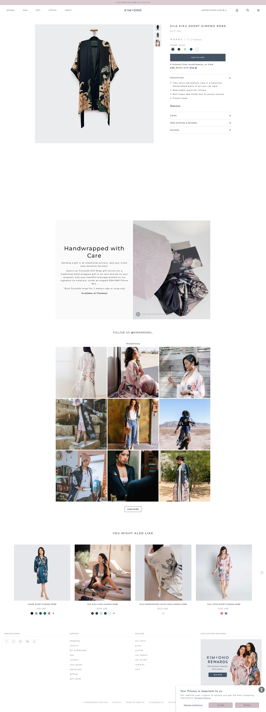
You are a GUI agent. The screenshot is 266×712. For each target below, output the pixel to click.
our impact (141, 655)
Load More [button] (133, 509)
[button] (81, 372)
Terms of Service (135, 702)
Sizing (173, 116)
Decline (247, 705)
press (138, 645)
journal (139, 650)
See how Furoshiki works (156, 314)
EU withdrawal (78, 650)
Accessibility (156, 702)
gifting (74, 674)
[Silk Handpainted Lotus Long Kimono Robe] (163, 573)
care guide (76, 664)
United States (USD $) (213, 10)
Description (177, 78)
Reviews (174, 130)
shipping (75, 640)
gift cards (75, 678)
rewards (140, 664)
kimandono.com (94, 702)
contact (74, 659)
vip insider (141, 659)
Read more (175, 105)
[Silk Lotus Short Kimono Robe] (224, 573)
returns (74, 645)
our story (140, 640)
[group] (157, 27)
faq (72, 655)
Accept (220, 705)
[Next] (262, 573)
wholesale (76, 669)
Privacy (116, 702)
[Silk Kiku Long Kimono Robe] (103, 573)
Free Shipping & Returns (183, 123)
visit (137, 669)
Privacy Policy (203, 697)
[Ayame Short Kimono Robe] (42, 573)
